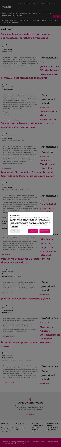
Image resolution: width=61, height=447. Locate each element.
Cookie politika (14, 226)
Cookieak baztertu (44, 231)
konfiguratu (15, 231)
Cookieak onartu (33, 231)
